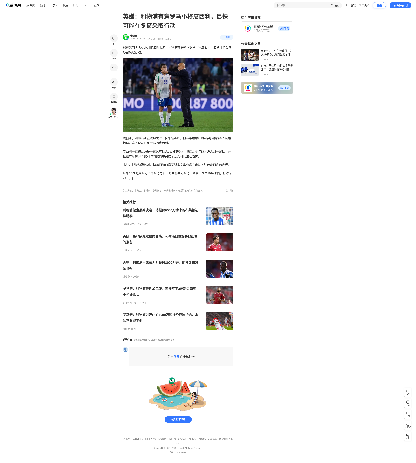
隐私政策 (162, 438)
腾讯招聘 (192, 438)
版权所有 (182, 452)
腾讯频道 (223, 438)
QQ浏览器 (212, 438)
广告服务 (182, 438)
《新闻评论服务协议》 (166, 340)
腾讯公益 (202, 438)
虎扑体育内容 (129, 303)
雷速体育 (127, 250)
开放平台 (172, 438)
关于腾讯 (127, 438)
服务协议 (152, 438)
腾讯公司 (174, 452)
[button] (284, 28)
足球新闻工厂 (129, 224)
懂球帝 (126, 276)
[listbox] (178, 265)
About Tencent (139, 438)
